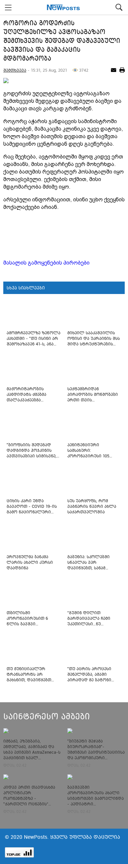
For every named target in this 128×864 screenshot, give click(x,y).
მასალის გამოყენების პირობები (46, 263)
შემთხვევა (14, 70)
